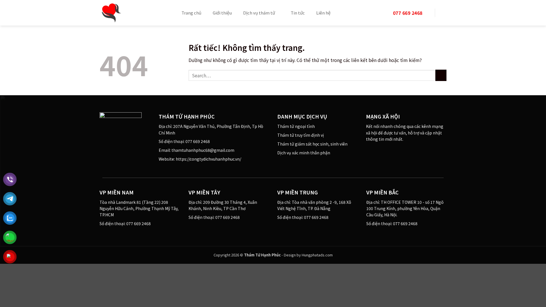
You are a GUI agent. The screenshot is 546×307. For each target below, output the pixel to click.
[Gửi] (440, 75)
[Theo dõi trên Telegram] (404, 151)
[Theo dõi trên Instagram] (376, 151)
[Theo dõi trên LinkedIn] (390, 151)
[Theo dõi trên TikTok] (383, 151)
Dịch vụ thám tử (259, 13)
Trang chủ (191, 13)
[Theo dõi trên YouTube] (397, 151)
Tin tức (298, 13)
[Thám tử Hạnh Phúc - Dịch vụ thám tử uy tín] (134, 13)
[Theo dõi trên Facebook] (369, 151)
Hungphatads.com (317, 255)
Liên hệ (323, 13)
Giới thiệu (222, 13)
